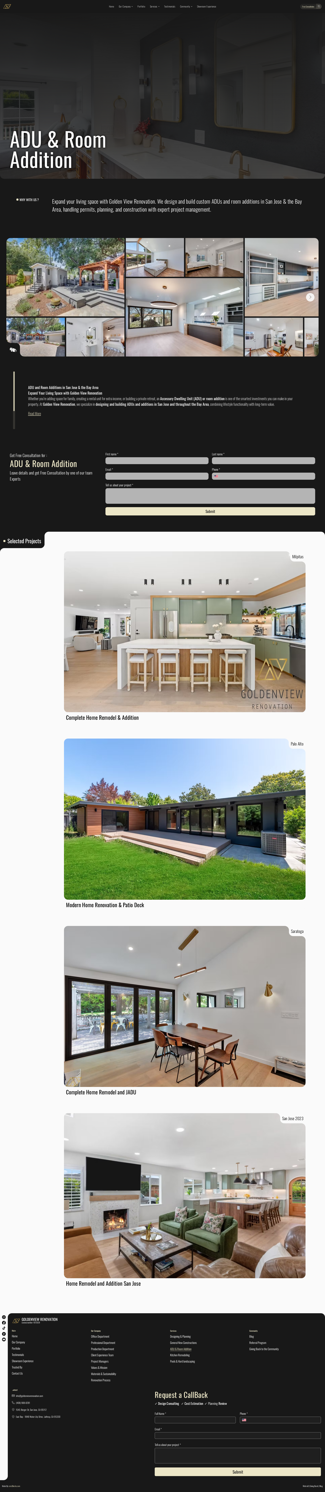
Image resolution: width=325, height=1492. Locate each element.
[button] (308, 6)
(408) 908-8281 (23, 1402)
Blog (321, 1486)
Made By (11, 1486)
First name (111, 454)
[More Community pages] (191, 6)
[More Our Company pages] (132, 6)
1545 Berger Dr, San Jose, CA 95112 (31, 1409)
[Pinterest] (4, 1334)
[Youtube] (4, 1339)
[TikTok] (4, 1328)
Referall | (306, 1486)
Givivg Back (314, 1486)
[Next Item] (310, 297)
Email (109, 469)
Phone (216, 469)
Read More (34, 413)
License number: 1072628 (31, 1322)
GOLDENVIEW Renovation (40, 1319)
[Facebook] (4, 1323)
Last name (218, 454)
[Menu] (319, 6)
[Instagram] (4, 1317)
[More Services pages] (158, 6)
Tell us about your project (119, 485)
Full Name (160, 1413)
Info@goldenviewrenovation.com (29, 1396)
